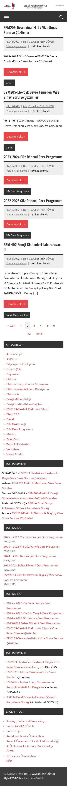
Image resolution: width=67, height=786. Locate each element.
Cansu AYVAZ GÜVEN (20, 726)
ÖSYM (10, 751)
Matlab (10, 434)
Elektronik (12, 394)
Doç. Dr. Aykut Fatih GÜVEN (38, 41)
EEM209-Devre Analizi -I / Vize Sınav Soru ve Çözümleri (30, 30)
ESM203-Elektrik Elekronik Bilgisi (27, 409)
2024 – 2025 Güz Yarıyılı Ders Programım (30, 556)
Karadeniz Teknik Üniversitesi (25, 736)
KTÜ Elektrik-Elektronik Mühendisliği (29, 746)
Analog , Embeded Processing (25, 721)
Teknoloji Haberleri (18, 444)
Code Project (14, 731)
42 (29, 333)
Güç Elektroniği (16, 424)
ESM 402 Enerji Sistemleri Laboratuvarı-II (33, 247)
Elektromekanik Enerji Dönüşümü (27, 389)
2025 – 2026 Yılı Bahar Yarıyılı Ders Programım (33, 537)
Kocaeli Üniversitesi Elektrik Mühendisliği (32, 741)
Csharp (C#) (13, 369)
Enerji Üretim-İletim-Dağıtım (24, 404)
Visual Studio (14, 454)
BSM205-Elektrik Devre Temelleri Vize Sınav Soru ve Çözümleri (31, 95)
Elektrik (11, 379)
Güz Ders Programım (17, 191)
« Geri (11, 325)
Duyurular (12, 374)
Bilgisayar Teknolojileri (20, 364)
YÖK (9, 761)
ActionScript (14, 354)
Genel (9, 82)
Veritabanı (12, 449)
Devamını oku (14, 71)
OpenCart (12, 439)
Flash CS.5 (12, 414)
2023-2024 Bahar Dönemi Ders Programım (31, 565)
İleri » (39, 333)
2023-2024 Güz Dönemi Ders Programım (33, 157)
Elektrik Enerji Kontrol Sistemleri (27, 384)
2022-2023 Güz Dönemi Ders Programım (33, 200)
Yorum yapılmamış (16, 46)
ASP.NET (12, 359)
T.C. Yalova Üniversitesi (21, 756)
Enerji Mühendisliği (17, 314)
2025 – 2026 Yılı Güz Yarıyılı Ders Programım (32, 546)
